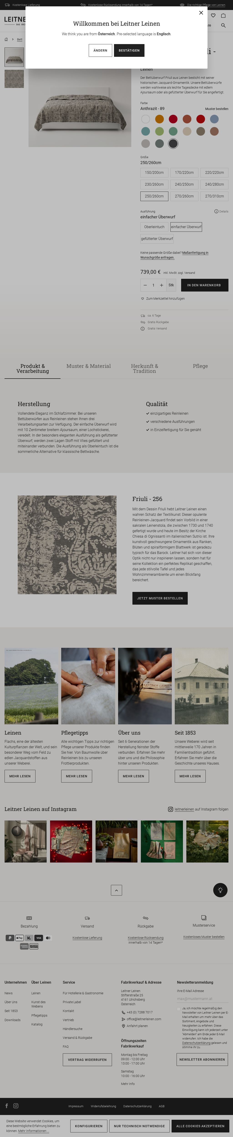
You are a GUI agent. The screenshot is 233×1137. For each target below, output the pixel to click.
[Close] (201, 12)
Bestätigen (129, 50)
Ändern (100, 50)
